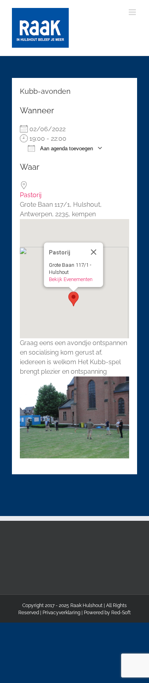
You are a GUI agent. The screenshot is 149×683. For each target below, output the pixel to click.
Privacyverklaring (61, 612)
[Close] (93, 252)
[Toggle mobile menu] (133, 12)
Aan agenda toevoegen (66, 148)
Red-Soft (121, 612)
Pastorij (31, 195)
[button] (73, 299)
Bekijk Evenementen (70, 279)
